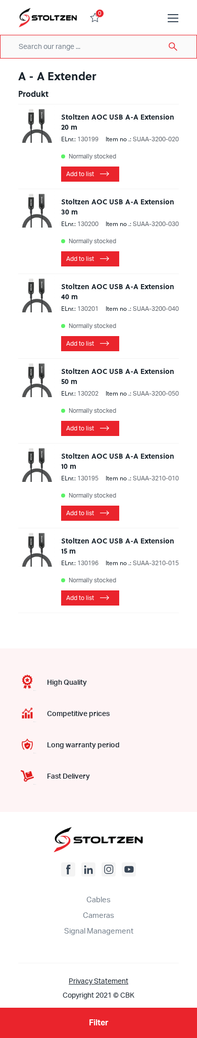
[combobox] (98, 47)
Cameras (98, 915)
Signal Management (98, 931)
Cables (98, 900)
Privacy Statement (98, 981)
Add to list (80, 174)
